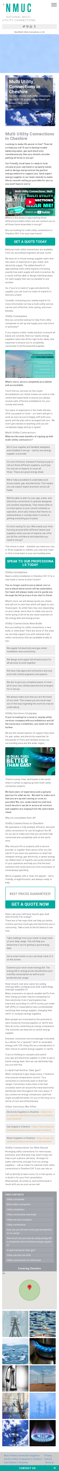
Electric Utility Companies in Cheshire (23, 1459)
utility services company (19, 1219)
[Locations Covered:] (3, 4)
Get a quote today (30, 242)
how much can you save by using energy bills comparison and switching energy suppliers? (29, 1241)
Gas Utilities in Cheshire (16, 1462)
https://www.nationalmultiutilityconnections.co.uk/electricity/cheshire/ (30, 1115)
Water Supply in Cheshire (17, 1466)
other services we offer (19, 1255)
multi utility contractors (19, 1204)
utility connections (16, 1224)
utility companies (16, 1199)
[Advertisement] (29, 53)
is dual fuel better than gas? (21, 1250)
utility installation (16, 1209)
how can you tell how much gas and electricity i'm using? (29, 1231)
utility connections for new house (24, 1260)
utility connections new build (21, 1214)
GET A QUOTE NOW (30, 904)
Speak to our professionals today (30, 563)
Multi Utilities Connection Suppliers (22, 1455)
